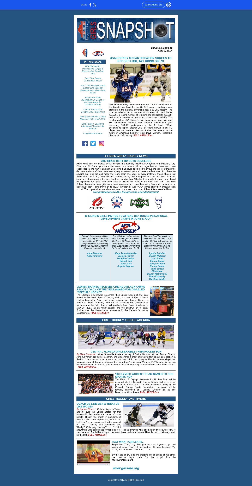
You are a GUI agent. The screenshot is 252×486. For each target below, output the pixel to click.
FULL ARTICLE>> (143, 135)
